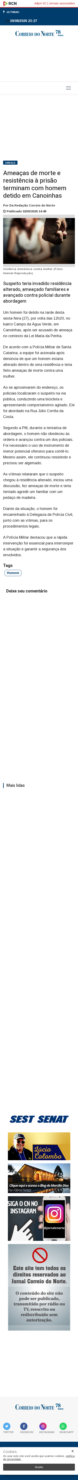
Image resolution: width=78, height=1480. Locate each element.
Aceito (39, 1467)
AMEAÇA (10, 163)
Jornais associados (62, 3)
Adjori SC (40, 3)
